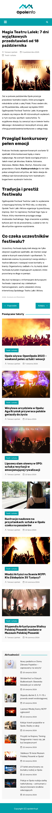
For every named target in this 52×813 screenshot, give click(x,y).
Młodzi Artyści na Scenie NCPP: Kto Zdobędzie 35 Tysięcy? (25, 576)
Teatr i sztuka (10, 55)
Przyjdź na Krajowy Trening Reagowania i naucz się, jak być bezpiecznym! (32, 739)
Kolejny (41, 305)
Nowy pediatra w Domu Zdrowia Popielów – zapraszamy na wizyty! (31, 664)
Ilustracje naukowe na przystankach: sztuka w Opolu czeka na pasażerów (25, 522)
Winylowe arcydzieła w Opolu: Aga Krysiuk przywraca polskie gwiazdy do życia (25, 411)
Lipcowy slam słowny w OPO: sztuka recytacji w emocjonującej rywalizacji (23, 467)
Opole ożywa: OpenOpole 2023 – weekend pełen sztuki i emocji (26, 357)
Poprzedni (12, 305)
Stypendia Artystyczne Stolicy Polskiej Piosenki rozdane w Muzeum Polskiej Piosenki (25, 630)
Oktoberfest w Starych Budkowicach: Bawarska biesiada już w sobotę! (31, 681)
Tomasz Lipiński (11, 52)
